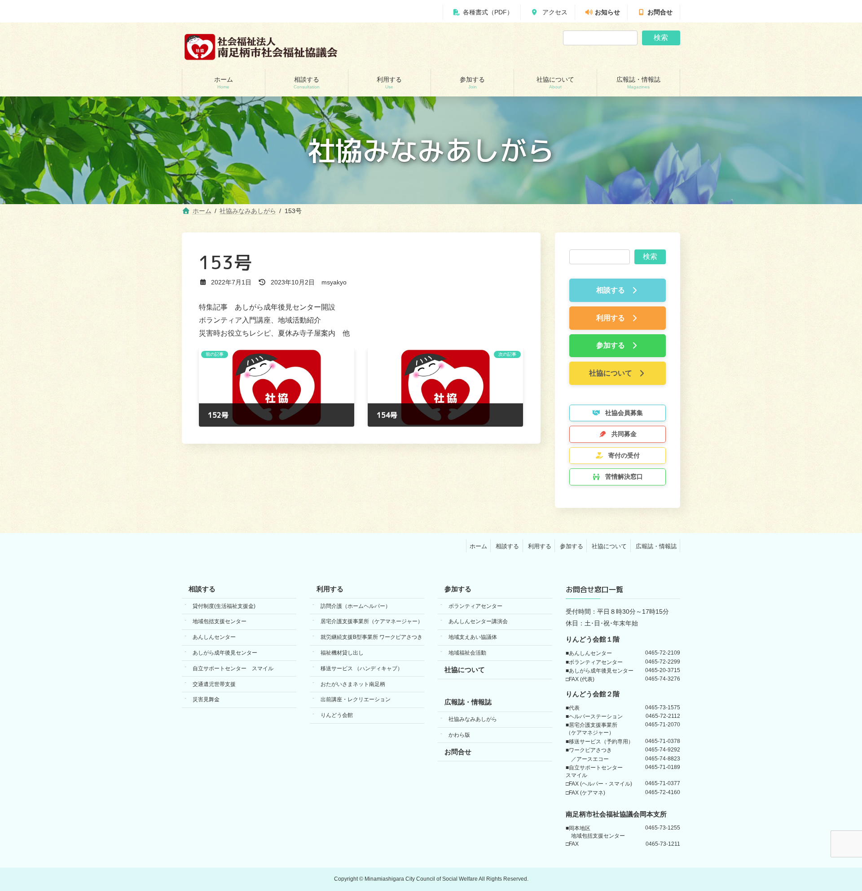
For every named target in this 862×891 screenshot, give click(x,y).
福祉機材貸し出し (342, 653)
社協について (609, 546)
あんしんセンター (214, 637)
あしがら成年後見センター (225, 653)
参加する (571, 546)
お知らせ (607, 12)
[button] (617, 290)
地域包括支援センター (219, 622)
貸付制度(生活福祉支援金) (224, 606)
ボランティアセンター (475, 606)
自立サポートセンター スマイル (233, 668)
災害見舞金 (206, 700)
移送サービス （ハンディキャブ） (362, 668)
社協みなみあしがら (473, 719)
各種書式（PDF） (488, 12)
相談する (507, 546)
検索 (661, 37)
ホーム (478, 546)
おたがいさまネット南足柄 (353, 684)
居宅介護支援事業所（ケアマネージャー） (372, 622)
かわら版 (459, 735)
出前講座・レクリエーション (356, 700)
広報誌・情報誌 (656, 546)
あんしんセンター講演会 (478, 622)
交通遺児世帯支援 (214, 684)
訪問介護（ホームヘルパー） (356, 606)
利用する (539, 546)
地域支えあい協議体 (473, 637)
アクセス (554, 12)
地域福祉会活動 (467, 653)
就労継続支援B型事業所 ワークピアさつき (371, 637)
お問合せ (660, 12)
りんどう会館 (337, 715)
